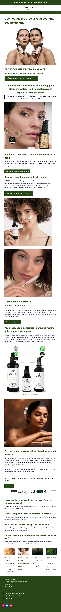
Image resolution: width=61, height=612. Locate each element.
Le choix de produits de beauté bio (16, 582)
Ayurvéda (9, 486)
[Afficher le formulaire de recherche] (30, 12)
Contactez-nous (10, 579)
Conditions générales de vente (14, 593)
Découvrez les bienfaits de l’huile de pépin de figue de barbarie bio (9, 565)
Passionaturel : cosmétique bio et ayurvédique (51, 563)
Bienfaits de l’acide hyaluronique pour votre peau (23, 563)
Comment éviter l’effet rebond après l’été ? (37, 562)
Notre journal (9, 584)
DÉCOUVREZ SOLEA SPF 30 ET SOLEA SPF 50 (21, 78)
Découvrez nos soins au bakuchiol (17, 171)
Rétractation (8, 598)
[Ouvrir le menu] (57, 12)
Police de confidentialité (12, 596)
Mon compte (9, 586)
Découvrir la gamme (12, 322)
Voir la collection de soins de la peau (18, 193)
